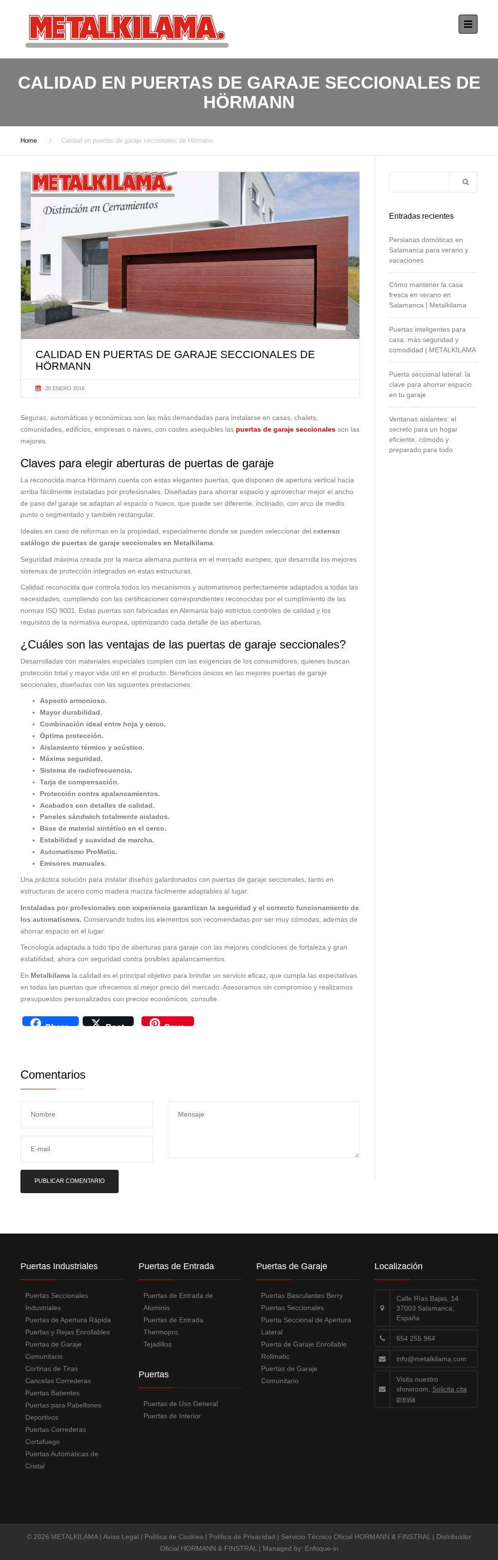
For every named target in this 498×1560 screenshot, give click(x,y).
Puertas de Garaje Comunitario (53, 1350)
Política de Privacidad (242, 1537)
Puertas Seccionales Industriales (56, 1302)
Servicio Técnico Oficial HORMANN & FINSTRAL (355, 1537)
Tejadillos (157, 1344)
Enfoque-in (321, 1548)
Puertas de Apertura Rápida (68, 1320)
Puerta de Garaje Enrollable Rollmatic (304, 1350)
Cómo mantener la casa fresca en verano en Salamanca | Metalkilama (427, 295)
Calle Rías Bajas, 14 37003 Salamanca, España (427, 1308)
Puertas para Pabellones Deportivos (63, 1411)
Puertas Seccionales (292, 1308)
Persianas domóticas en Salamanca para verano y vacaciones (428, 250)
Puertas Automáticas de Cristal (61, 1460)
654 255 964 (415, 1338)
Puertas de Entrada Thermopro (173, 1326)
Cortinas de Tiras (51, 1368)
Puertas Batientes (52, 1393)
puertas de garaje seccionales (286, 429)
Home (28, 140)
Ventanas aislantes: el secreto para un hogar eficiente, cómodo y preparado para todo (423, 434)
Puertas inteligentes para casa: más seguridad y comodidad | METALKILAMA (432, 339)
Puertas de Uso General (180, 1404)
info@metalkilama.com (431, 1359)
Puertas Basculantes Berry (302, 1295)
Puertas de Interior (172, 1416)
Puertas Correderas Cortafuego (55, 1436)
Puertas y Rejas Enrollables (67, 1332)
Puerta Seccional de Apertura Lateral (306, 1326)
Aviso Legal (121, 1537)
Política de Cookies (173, 1537)
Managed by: (284, 1548)
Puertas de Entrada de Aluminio (178, 1302)
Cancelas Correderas (58, 1381)
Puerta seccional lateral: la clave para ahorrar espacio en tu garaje (430, 384)
